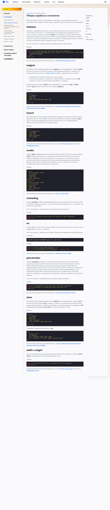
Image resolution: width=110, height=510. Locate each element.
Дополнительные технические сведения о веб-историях (11, 27)
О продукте (15, 2)
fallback (88, 18)
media (87, 26)
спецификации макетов (32, 146)
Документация (26, 2)
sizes (87, 37)
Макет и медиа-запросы (67, 144)
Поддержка (61, 2)
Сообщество (37, 2)
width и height (89, 39)
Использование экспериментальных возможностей (9, 32)
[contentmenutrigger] (96, 16)
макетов (44, 117)
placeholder (89, 34)
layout (87, 23)
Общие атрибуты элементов (11, 22)
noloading (88, 28)
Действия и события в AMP (63, 253)
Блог (54, 2)
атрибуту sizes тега (52, 73)
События (46, 2)
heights (87, 20)
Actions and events (9, 20)
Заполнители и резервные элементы (66, 60)
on (86, 31)
